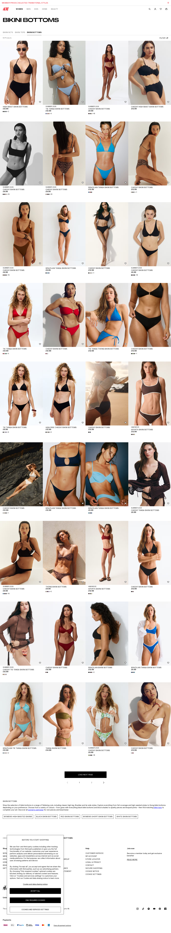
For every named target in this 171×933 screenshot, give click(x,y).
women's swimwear (36, 810)
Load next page (85, 775)
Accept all (35, 891)
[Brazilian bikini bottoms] (107, 633)
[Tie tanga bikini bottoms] (64, 73)
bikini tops (158, 807)
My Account (91, 856)
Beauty (54, 9)
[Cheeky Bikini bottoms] (107, 73)
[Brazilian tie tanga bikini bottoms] (21, 714)
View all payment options (62, 925)
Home (44, 9)
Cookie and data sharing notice (35, 884)
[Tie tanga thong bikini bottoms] (107, 315)
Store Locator (93, 859)
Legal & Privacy (93, 862)
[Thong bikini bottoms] (64, 553)
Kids (36, 9)
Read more (132, 860)
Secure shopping (94, 868)
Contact (90, 865)
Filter (162, 38)
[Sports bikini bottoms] (107, 553)
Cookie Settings (93, 874)
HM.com (6, 838)
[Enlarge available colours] (90, 192)
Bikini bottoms (65, 838)
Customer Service (95, 853)
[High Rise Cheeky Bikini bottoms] (64, 393)
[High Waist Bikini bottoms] (21, 73)
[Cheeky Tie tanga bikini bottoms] (21, 633)
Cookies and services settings (35, 910)
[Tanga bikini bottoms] (64, 714)
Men (28, 9)
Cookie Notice (92, 871)
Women (19, 9)
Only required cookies (35, 900)
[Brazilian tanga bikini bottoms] (107, 153)
